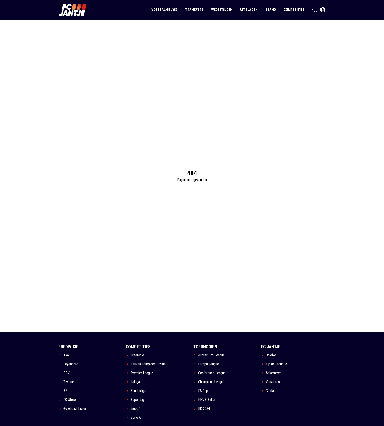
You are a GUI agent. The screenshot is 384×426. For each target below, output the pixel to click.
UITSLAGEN (249, 10)
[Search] (314, 9)
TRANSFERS (194, 10)
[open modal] (322, 9)
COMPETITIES (294, 10)
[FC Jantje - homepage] (72, 10)
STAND (270, 10)
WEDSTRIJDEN (221, 10)
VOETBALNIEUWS (164, 10)
